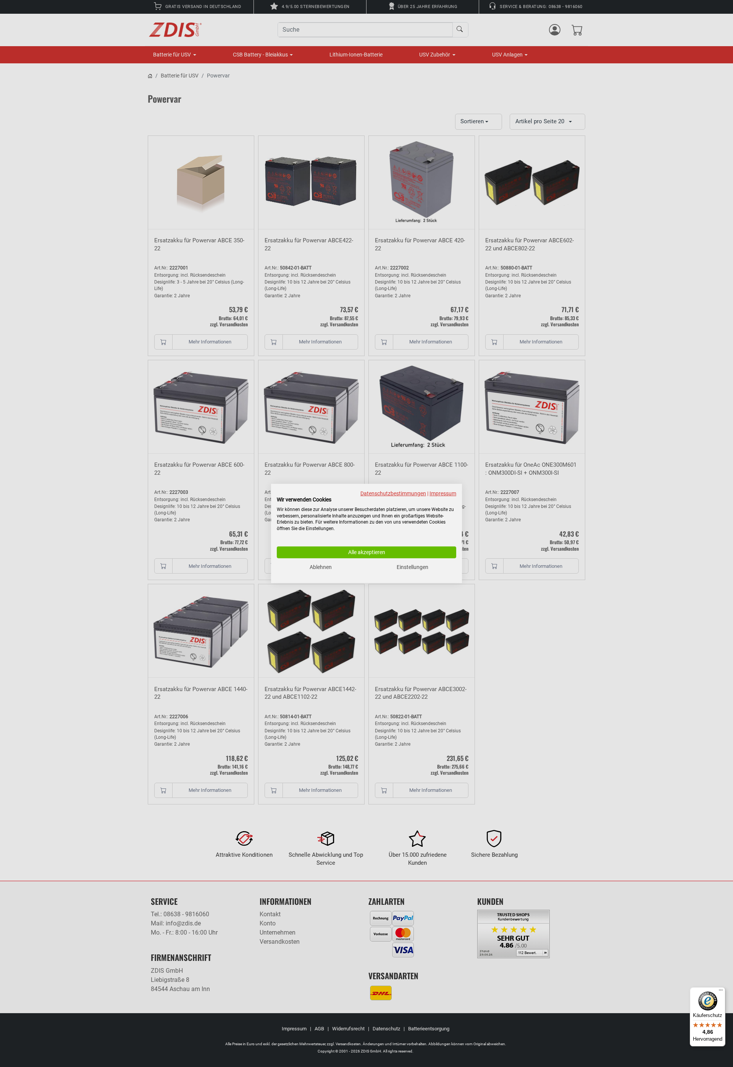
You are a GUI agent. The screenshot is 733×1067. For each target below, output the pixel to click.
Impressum (442, 493)
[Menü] (720, 991)
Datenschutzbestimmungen (393, 493)
